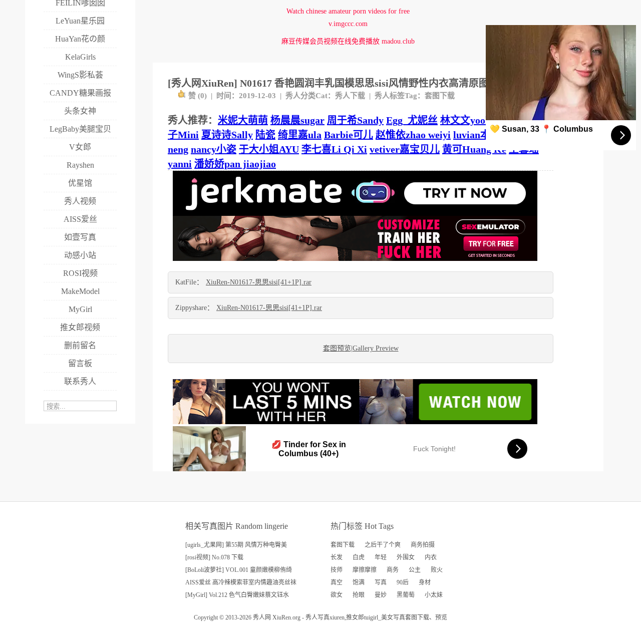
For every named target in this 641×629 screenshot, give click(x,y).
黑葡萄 (406, 594)
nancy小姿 (213, 149)
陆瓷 (265, 134)
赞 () (197, 96)
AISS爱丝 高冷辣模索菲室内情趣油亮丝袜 (240, 582)
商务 (393, 569)
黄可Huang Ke (474, 149)
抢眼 (359, 594)
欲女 (337, 594)
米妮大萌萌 (243, 120)
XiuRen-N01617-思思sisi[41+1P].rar (258, 282)
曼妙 (381, 594)
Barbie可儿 (348, 134)
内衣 (431, 557)
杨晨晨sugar (297, 120)
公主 (415, 569)
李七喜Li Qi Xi (334, 149)
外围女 (406, 557)
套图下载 (440, 96)
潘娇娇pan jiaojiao (235, 163)
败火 (437, 569)
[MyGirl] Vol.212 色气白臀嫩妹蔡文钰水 (237, 594)
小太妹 (434, 594)
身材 (425, 582)
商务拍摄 (423, 544)
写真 (381, 582)
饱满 (359, 582)
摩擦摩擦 (365, 569)
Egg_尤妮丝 (412, 120)
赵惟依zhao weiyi (413, 134)
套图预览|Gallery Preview (361, 348)
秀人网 (262, 617)
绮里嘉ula (300, 134)
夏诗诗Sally (227, 134)
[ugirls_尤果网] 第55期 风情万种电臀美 (236, 544)
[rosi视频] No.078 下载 (214, 557)
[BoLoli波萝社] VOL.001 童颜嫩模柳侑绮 (238, 569)
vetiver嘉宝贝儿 (405, 149)
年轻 (381, 557)
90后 (403, 582)
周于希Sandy (355, 120)
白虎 (359, 557)
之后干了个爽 (383, 544)
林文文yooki (467, 120)
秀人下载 (350, 96)
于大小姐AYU (269, 149)
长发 (337, 557)
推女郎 (355, 617)
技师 (337, 569)
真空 (337, 582)
